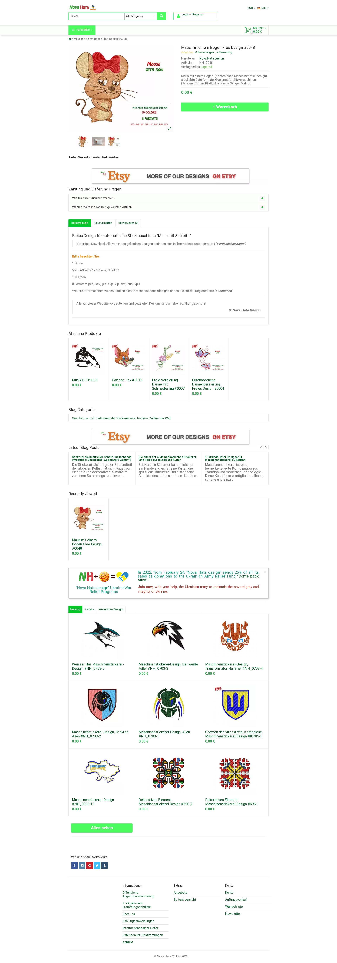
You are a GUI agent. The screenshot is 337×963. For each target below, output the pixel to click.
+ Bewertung (224, 52)
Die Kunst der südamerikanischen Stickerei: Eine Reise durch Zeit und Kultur (167, 458)
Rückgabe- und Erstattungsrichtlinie (137, 905)
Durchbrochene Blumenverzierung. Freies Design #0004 (208, 384)
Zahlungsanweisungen (138, 921)
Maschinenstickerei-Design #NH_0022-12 (93, 802)
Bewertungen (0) (128, 223)
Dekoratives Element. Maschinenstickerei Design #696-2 (165, 802)
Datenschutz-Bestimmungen (143, 935)
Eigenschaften (103, 223)
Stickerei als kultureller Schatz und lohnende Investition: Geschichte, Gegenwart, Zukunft (101, 458)
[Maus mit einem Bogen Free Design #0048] (169, 129)
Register (197, 14)
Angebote (180, 892)
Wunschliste (234, 906)
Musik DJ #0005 (84, 380)
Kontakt (128, 942)
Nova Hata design (211, 58)
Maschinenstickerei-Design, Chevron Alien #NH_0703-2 (100, 734)
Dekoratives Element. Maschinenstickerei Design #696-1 (232, 802)
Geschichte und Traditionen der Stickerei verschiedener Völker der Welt (121, 418)
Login (185, 14)
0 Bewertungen (204, 52)
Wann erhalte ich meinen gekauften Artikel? (102, 207)
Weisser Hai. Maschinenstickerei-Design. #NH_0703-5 (98, 666)
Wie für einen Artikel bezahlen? (93, 198)
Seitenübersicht (185, 899)
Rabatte (89, 609)
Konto (229, 892)
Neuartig (75, 609)
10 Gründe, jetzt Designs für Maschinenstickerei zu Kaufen (225, 458)
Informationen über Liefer (140, 928)
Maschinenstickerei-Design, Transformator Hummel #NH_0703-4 (234, 666)
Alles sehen (102, 827)
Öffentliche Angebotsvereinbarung (138, 894)
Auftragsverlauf (236, 899)
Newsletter (233, 913)
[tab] (168, 198)
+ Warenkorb (225, 106)
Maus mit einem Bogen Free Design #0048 (100, 39)
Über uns (129, 914)
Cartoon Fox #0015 (127, 380)
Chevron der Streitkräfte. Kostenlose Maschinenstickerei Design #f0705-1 (233, 734)
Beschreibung (79, 223)
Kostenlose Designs (111, 609)
